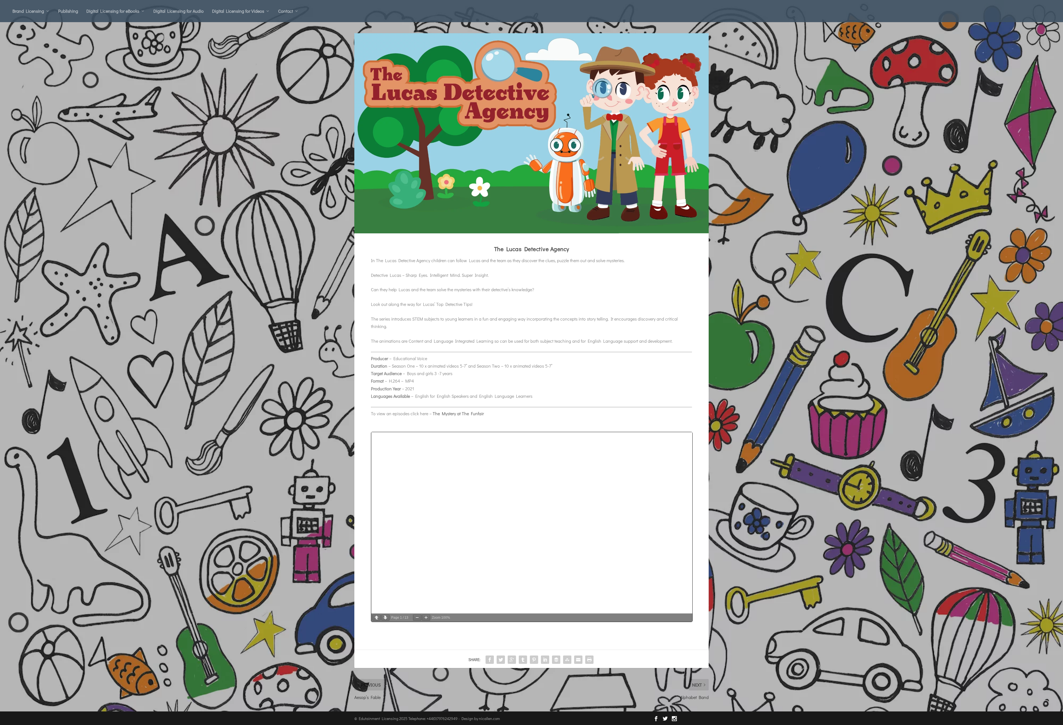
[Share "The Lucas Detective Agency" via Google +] (511, 659)
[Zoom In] (426, 618)
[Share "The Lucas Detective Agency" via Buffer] (556, 659)
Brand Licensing (28, 11)
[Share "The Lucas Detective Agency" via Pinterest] (534, 659)
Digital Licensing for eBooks (112, 11)
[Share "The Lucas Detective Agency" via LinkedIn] (545, 659)
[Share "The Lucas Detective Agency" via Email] (578, 659)
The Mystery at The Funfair (458, 413)
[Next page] (385, 618)
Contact (285, 11)
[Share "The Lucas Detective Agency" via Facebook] (489, 659)
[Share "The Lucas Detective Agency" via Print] (589, 659)
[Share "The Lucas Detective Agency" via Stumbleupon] (567, 659)
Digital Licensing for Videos (238, 11)
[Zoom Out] (417, 618)
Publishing (68, 11)
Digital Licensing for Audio (178, 11)
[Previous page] (376, 618)
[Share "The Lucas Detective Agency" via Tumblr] (522, 659)
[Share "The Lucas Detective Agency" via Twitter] (500, 659)
